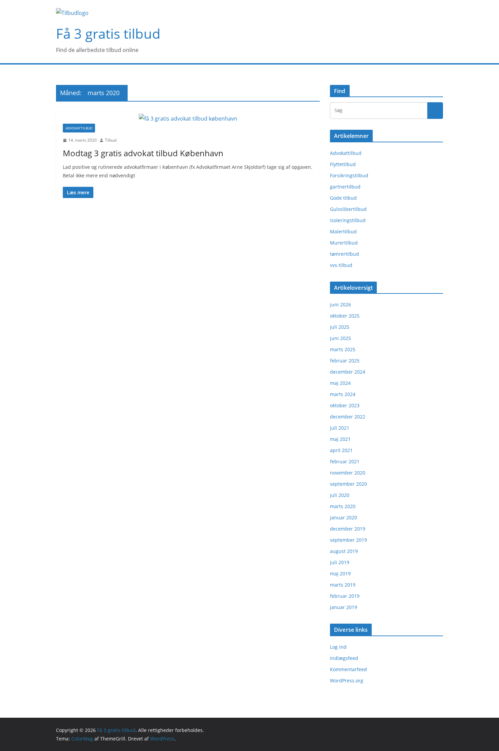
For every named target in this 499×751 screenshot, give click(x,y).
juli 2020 (339, 495)
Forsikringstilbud (349, 175)
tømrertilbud (344, 254)
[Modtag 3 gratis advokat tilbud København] (188, 119)
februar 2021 (344, 461)
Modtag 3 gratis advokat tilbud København (143, 153)
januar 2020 (343, 517)
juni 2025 (340, 338)
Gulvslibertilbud (348, 209)
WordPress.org (346, 680)
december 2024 (347, 372)
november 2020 (347, 472)
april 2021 (341, 450)
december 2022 (347, 416)
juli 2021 (339, 428)
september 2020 (348, 484)
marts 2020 (342, 506)
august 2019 (344, 551)
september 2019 (348, 540)
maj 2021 (340, 439)
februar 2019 (344, 596)
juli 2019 (339, 562)
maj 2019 (340, 573)
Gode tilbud (343, 198)
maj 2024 (340, 383)
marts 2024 (342, 394)
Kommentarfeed (348, 669)
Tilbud (110, 140)
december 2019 (347, 528)
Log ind (338, 647)
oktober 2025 (344, 315)
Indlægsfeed (344, 658)
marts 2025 (342, 349)
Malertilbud (343, 231)
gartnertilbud (345, 186)
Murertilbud (344, 242)
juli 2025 (339, 327)
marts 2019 (342, 585)
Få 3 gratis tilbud (108, 33)
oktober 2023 (344, 405)
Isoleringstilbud (348, 220)
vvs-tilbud (341, 265)
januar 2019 (343, 607)
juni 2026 (340, 304)
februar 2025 (344, 360)
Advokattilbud (79, 128)
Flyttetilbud (343, 164)
